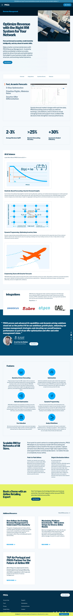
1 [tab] (71, 332)
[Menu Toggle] (2, 4)
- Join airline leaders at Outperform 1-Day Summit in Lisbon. (32, 614)
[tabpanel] (35, 333)
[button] (71, 614)
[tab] (18, 84)
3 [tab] (71, 337)
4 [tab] (71, 339)
